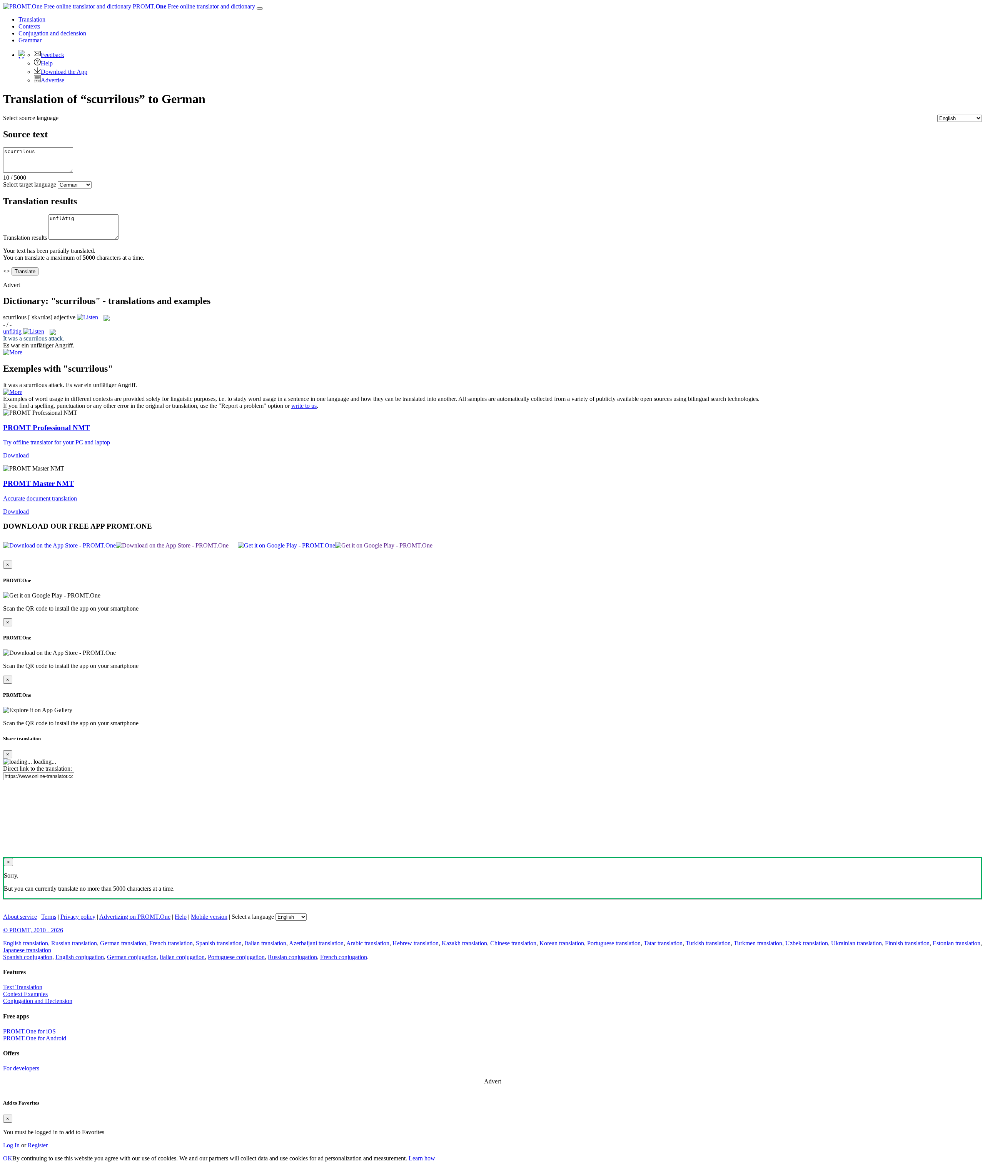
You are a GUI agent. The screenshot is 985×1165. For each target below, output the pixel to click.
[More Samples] (12, 352)
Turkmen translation (758, 943)
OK (7, 1158)
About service (20, 916)
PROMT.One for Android (34, 1038)
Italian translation (265, 943)
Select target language (29, 184)
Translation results (25, 237)
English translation (25, 943)
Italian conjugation (182, 957)
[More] (12, 392)
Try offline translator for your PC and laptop (56, 442)
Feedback (52, 55)
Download (16, 455)
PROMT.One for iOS (29, 1031)
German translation (123, 943)
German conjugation (132, 957)
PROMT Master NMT (38, 483)
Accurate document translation (40, 498)
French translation (171, 943)
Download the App (64, 71)
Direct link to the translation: (37, 768)
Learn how (422, 1158)
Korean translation (561, 943)
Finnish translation (907, 943)
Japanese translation (27, 950)
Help (47, 63)
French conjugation (343, 957)
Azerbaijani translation (316, 943)
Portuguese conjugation (236, 957)
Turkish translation (708, 943)
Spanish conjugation (27, 957)
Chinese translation (513, 943)
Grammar (30, 40)
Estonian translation (956, 943)
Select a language (253, 916)
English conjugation (79, 957)
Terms (48, 916)
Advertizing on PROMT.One (134, 916)
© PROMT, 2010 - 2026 (33, 930)
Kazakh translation (464, 943)
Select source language (30, 118)
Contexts (29, 26)
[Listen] (87, 317)
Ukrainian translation (856, 943)
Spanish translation (219, 943)
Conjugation (52, 33)
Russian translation (74, 943)
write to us (304, 405)
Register (38, 1145)
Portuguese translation (614, 943)
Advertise (52, 80)
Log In (11, 1145)
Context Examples (25, 994)
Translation (31, 19)
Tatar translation (663, 943)
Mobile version (209, 916)
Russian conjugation (292, 957)
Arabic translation (367, 943)
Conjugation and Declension (37, 1001)
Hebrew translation (415, 943)
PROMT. (193, 6)
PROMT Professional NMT (46, 428)
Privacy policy (77, 916)
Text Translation (22, 987)
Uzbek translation (806, 943)
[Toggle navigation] (260, 8)
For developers (21, 1068)
